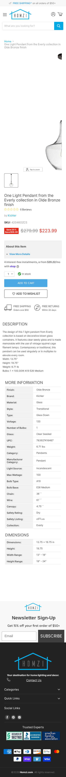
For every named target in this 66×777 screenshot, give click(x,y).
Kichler (12, 215)
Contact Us (33, 680)
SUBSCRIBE (51, 636)
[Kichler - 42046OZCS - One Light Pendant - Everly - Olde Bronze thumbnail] (11, 180)
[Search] (58, 26)
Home (7, 41)
